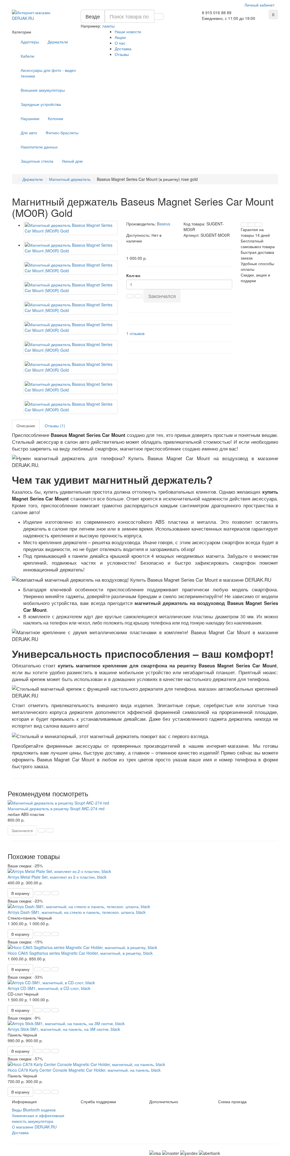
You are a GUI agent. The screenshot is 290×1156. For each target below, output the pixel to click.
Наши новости (128, 31)
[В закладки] (251, 225)
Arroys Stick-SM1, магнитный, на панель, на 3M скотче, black (64, 1029)
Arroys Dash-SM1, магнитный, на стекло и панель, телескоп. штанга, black (77, 912)
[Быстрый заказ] (38, 893)
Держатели (58, 42)
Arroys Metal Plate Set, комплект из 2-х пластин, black (57, 877)
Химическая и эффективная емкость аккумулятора (38, 1118)
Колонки (55, 118)
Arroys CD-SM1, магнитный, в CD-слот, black (49, 988)
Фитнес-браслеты (62, 132)
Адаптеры (30, 42)
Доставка (123, 48)
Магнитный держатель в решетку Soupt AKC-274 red (56, 808)
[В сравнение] (258, 225)
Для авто (29, 132)
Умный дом (72, 161)
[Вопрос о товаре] (244, 225)
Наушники (30, 118)
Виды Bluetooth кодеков (34, 1110)
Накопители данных (39, 147)
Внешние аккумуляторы (43, 90)
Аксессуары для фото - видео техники (48, 73)
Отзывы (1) (55, 425)
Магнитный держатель (70, 179)
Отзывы (122, 54)
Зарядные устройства (41, 104)
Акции (120, 37)
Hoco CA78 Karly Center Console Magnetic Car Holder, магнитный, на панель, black (84, 1070)
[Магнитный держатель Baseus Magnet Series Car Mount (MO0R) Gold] (70, 228)
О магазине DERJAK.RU (34, 1127)
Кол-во (133, 275)
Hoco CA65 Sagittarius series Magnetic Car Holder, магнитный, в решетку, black (80, 953)
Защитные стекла (37, 161)
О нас (120, 43)
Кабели (27, 56)
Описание (25, 425)
